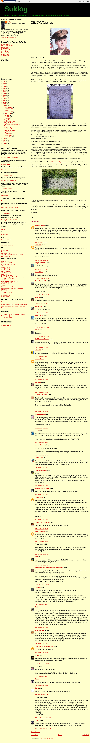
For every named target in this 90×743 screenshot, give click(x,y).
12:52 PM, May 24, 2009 (42, 336)
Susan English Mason (42, 522)
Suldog (15, 9)
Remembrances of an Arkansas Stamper (12, 288)
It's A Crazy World (6, 284)
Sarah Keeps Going (6, 267)
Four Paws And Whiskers (8, 245)
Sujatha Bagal (40, 225)
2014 (4, 97)
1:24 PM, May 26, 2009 (41, 676)
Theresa (38, 382)
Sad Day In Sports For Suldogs (12, 124)
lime (36, 557)
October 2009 (8, 110)
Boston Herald (5, 44)
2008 (4, 138)
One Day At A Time (6, 270)
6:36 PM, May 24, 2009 (41, 455)
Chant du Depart (6, 164)
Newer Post (34, 735)
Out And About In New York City (10, 180)
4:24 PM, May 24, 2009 (41, 428)
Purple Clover (5, 48)
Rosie (5, 126)
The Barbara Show (6, 292)
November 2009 (9, 108)
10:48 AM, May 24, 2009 (42, 294)
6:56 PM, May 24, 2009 (41, 485)
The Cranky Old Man (7, 213)
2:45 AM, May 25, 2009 (41, 529)
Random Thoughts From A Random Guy (12, 277)
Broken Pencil (5, 54)
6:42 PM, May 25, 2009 (41, 643)
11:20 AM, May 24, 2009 (42, 313)
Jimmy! (3, 293)
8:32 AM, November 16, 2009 (43, 718)
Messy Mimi (4, 195)
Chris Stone (39, 272)
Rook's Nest (4, 234)
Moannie (3, 302)
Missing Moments (6, 271)
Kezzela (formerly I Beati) (8, 264)
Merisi (3, 229)
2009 (4, 105)
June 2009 (7, 116)
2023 (4, 81)
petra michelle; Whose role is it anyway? (49, 567)
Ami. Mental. (4, 279)
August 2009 (8, 113)
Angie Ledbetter (40, 263)
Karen (37, 330)
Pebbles (3, 252)
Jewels (37, 297)
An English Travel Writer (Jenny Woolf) (12, 254)
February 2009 (8, 135)
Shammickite (39, 630)
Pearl (2, 201)
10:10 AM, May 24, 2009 (42, 278)
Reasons (38, 350)
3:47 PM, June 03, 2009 (41, 694)
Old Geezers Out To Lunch (8, 263)
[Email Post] (32, 217)
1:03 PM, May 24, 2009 (41, 347)
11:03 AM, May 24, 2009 (42, 303)
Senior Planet (5, 55)
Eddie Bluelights (40, 470)
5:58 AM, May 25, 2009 (41, 541)
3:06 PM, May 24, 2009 (41, 392)
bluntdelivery (39, 445)
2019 (4, 88)
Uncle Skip (4, 169)
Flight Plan (4, 274)
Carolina (38, 587)
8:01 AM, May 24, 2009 (41, 242)
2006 (4, 142)
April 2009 (7, 132)
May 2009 (7, 118)
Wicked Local (5, 51)
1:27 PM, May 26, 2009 (41, 685)
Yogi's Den (4, 285)
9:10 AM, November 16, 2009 (43, 728)
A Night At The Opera (9, 123)
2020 (4, 86)
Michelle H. (39, 306)
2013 (4, 98)
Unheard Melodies (6, 239)
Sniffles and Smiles (42, 339)
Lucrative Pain (5, 261)
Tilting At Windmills (6, 282)
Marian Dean (39, 359)
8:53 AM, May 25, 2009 (41, 565)
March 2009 (8, 133)
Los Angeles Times (6, 50)
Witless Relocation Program (9, 286)
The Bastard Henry (6, 272)
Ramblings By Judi (6, 275)
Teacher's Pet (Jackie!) (7, 188)
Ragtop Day (39, 497)
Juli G (2, 265)
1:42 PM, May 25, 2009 (41, 604)
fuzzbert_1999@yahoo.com (44, 646)
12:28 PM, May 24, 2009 (42, 327)
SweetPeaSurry (40, 414)
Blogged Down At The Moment (9, 281)
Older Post (86, 735)
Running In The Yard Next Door (10, 220)
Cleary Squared (5, 295)
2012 (4, 100)
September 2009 (9, 112)
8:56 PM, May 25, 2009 (41, 653)
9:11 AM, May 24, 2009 (41, 269)
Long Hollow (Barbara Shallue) (9, 207)
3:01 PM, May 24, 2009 (41, 379)
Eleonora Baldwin (41, 395)
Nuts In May (4, 250)
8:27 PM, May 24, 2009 (41, 494)
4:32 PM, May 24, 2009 (41, 442)
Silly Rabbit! (4, 289)
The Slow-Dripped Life (7, 278)
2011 (4, 102)
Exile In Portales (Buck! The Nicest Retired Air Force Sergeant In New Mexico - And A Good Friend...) (14, 306)
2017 (4, 92)
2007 (4, 140)
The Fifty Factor (5, 268)
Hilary (37, 655)
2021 (4, 85)
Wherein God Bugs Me (10, 129)
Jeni (36, 607)
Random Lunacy (5, 291)
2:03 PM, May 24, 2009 (41, 356)
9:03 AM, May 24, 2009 (41, 260)
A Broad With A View (6, 253)
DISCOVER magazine (7, 45)
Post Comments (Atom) (46, 738)
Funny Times (5, 52)
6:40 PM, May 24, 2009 (41, 467)
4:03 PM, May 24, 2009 (41, 412)
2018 (4, 90)
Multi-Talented (7, 127)
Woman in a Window (42, 488)
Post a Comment (35, 732)
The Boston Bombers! (7, 317)
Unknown (38, 245)
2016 (4, 93)
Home (60, 735)
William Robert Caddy (42, 23)
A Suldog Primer (6, 325)
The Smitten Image (6, 175)
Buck (36, 666)
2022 (4, 83)
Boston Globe (5, 47)
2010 (4, 103)
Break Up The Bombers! (10, 130)
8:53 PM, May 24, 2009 (41, 519)
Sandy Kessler (40, 531)
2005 (4, 143)
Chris (37, 430)
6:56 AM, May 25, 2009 (41, 554)
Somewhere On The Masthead (9, 157)
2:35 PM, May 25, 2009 (41, 627)
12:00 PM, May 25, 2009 (42, 584)
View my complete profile (8, 37)
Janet (37, 688)
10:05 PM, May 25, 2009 (42, 663)
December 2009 (9, 107)
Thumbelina (39, 315)
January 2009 (8, 136)
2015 (4, 95)
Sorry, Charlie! (7, 120)
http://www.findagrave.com (58, 162)
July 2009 (7, 115)
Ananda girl (39, 457)
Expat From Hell (40, 281)
